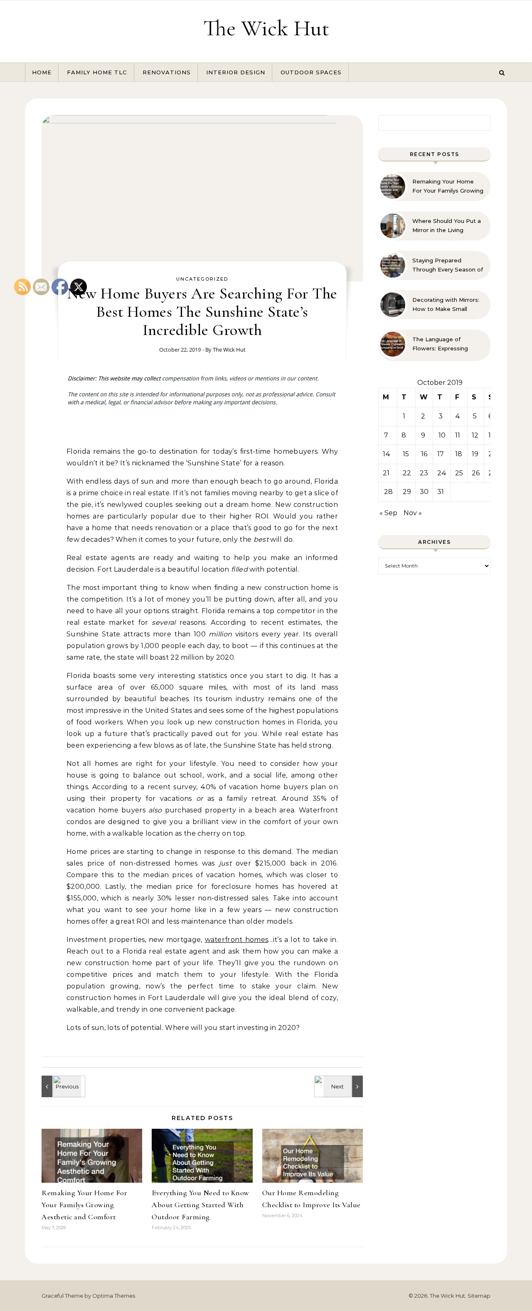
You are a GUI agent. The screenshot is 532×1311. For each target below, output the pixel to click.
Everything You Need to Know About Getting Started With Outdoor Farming (200, 1204)
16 (424, 454)
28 (388, 492)
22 (407, 473)
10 (442, 435)
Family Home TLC (97, 72)
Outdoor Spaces (311, 72)
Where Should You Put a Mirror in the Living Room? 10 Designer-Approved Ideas (446, 226)
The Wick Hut (266, 28)
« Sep (388, 513)
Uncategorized (202, 279)
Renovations (167, 72)
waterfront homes (236, 940)
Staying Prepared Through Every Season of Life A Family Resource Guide (447, 265)
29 (407, 492)
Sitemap (479, 1295)
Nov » (413, 513)
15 (406, 454)
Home (42, 72)
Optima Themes (113, 1295)
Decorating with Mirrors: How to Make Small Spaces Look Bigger (445, 304)
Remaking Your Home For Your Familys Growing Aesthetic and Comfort (447, 186)
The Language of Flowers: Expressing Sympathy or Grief (440, 344)
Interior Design (235, 72)
